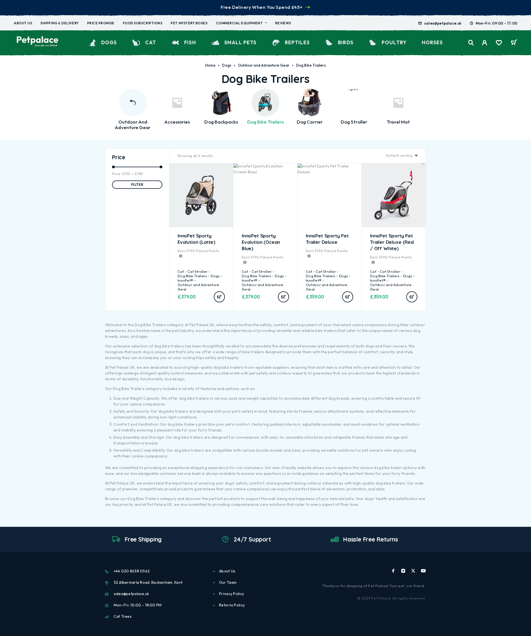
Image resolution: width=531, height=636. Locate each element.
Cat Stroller (197, 271)
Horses (432, 42)
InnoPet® (185, 280)
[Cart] (514, 43)
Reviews (283, 23)
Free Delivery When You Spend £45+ (261, 7)
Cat (150, 42)
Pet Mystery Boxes (189, 23)
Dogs (109, 42)
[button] (219, 296)
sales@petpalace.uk (443, 23)
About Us (23, 23)
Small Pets (240, 42)
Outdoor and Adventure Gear (263, 65)
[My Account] (484, 43)
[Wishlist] (498, 43)
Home (210, 65)
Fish (190, 42)
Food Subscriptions (143, 23)
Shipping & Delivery (59, 23)
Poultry (394, 42)
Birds (345, 42)
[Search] (471, 43)
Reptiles (297, 42)
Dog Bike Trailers (192, 276)
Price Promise (100, 23)
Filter (137, 184)
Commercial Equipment (239, 23)
